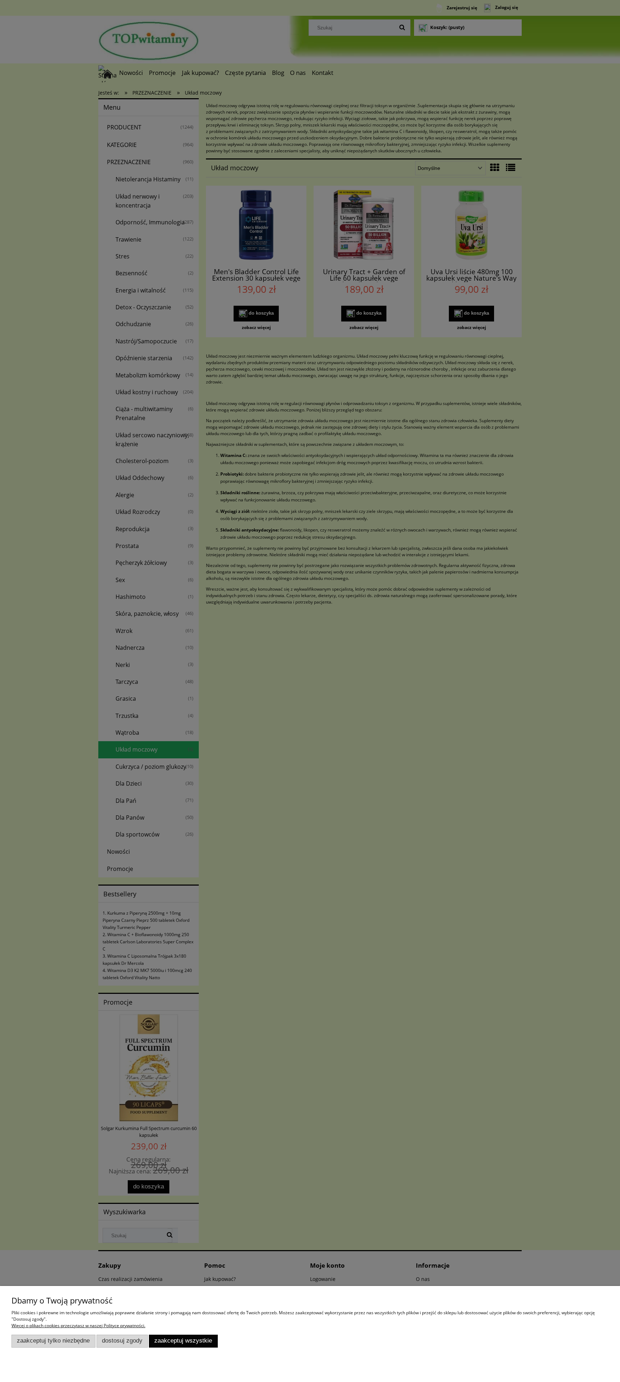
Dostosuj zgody (122, 1340)
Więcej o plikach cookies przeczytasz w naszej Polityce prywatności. (78, 1326)
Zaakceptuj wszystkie (183, 1340)
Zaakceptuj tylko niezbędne (53, 1340)
